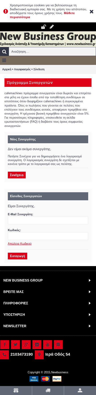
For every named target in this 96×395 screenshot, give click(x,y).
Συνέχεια (16, 175)
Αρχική (6, 69)
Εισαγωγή (17, 256)
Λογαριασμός (22, 69)
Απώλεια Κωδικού (19, 243)
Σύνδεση (38, 69)
